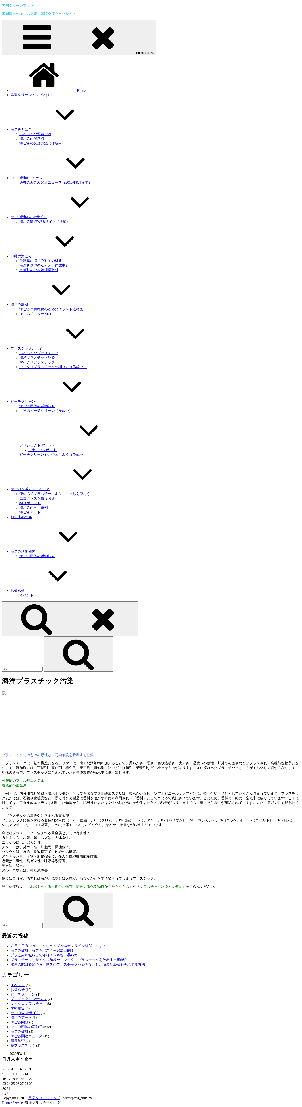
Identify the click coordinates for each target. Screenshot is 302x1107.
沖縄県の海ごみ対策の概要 (40, 261)
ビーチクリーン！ (25, 401)
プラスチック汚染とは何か (161, 886)
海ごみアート (30, 512)
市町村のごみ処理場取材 (38, 270)
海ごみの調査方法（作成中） (42, 143)
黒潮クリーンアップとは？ (32, 95)
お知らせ (18, 590)
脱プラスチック (23, 1045)
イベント (26, 595)
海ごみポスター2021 (35, 314)
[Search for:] (23, 669)
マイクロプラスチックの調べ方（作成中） (53, 367)
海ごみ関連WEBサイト (29, 217)
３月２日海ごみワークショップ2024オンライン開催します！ (58, 946)
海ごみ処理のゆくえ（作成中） (44, 265)
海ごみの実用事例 (33, 507)
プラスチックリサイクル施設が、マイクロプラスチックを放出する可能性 (69, 960)
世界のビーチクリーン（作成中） (46, 411)
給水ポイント (30, 503)
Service (17, 1103)
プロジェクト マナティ (37, 445)
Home (81, 90)
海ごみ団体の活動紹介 (37, 406)
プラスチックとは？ (26, 348)
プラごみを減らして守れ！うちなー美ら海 (44, 955)
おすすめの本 (21, 517)
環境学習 (18, 1041)
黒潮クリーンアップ (18, 6)
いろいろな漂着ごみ (35, 134)
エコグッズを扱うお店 (37, 498)
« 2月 (6, 1093)
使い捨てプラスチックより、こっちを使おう (54, 494)
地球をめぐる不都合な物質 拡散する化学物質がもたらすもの (79, 886)
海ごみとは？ (21, 129)
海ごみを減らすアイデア (30, 489)
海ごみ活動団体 (23, 551)
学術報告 (18, 1008)
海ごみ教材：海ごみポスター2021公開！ (42, 950)
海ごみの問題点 (31, 138)
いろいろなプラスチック (38, 353)
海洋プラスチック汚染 (37, 357)
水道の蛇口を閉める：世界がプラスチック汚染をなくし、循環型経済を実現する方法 (78, 964)
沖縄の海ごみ (21, 256)
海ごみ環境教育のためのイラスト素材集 (51, 309)
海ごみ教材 (19, 304)
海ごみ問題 (19, 1022)
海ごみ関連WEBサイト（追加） (44, 221)
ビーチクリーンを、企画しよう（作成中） (53, 454)
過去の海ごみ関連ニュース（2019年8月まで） (55, 182)
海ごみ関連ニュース (26, 178)
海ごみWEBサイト (25, 1013)
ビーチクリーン (23, 994)
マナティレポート (42, 450)
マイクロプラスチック (37, 362)
